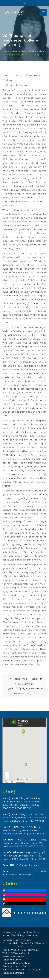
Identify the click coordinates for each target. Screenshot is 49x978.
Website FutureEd (13, 956)
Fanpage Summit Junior (16, 966)
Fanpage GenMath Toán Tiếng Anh (22, 969)
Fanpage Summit (12, 959)
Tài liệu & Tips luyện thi (15, 953)
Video (5, 950)
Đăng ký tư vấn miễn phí (16, 940)
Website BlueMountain (24, 950)
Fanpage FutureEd (13, 973)
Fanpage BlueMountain (16, 963)
